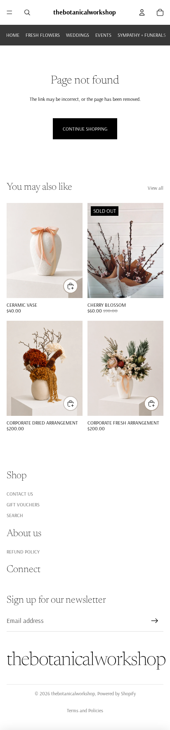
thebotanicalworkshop (73, 693)
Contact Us (20, 494)
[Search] (27, 12)
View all (155, 188)
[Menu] (9, 12)
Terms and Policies (85, 710)
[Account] (142, 12)
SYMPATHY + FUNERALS (142, 35)
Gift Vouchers (23, 504)
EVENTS (103, 35)
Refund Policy (23, 551)
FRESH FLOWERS (43, 35)
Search (15, 515)
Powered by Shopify (116, 693)
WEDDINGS (77, 35)
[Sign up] (154, 621)
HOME (12, 35)
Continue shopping (85, 129)
